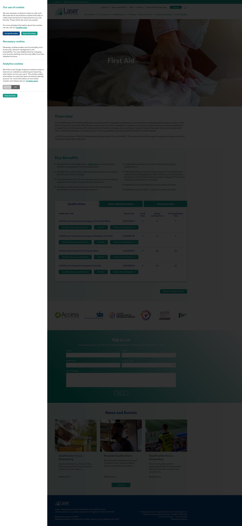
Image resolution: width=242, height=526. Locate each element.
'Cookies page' (32, 81)
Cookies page (21, 27)
